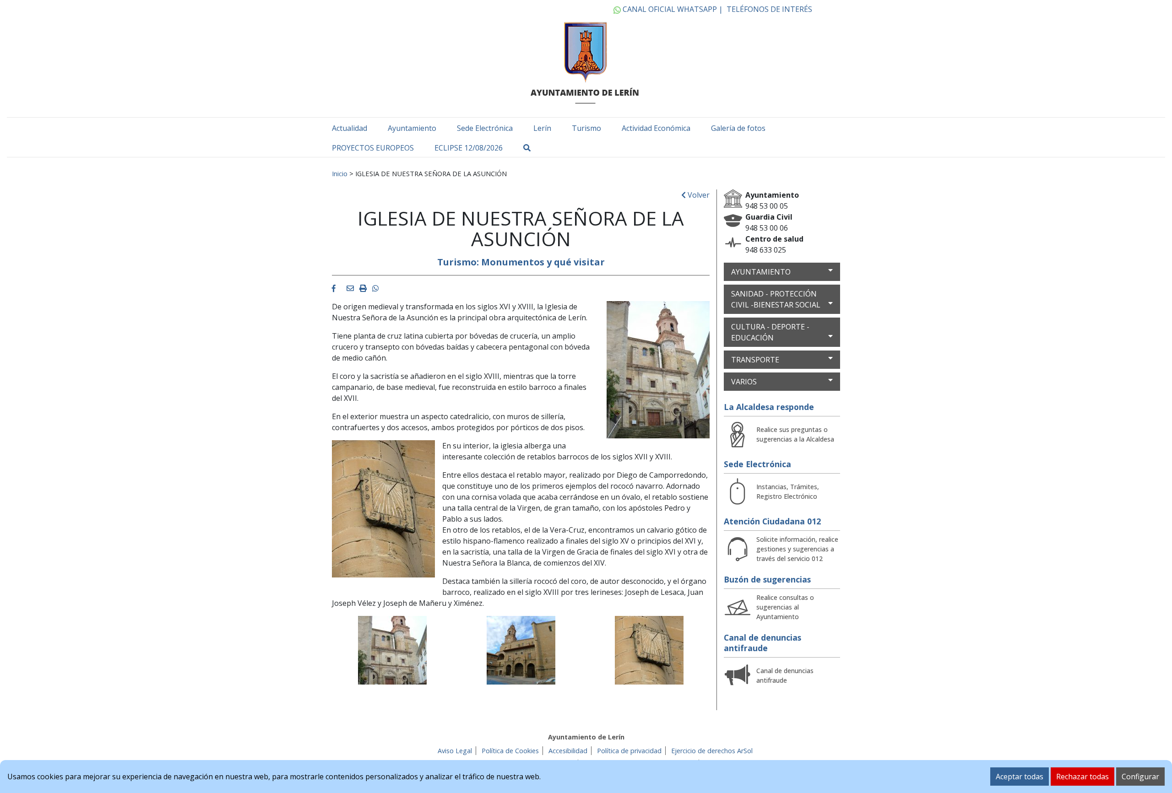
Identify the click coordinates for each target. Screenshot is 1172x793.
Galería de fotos (738, 128)
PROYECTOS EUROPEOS (373, 148)
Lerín (542, 128)
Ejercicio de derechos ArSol (712, 750)
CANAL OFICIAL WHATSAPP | (672, 9)
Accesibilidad (567, 750)
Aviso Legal (455, 750)
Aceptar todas (1019, 776)
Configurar (1140, 776)
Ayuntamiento (412, 128)
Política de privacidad (629, 750)
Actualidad (349, 128)
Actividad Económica (656, 128)
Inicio (339, 173)
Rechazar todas (1082, 776)
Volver (698, 195)
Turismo (586, 128)
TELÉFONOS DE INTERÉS (769, 9)
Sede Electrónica (485, 128)
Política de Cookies (510, 750)
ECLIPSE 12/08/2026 (468, 148)
